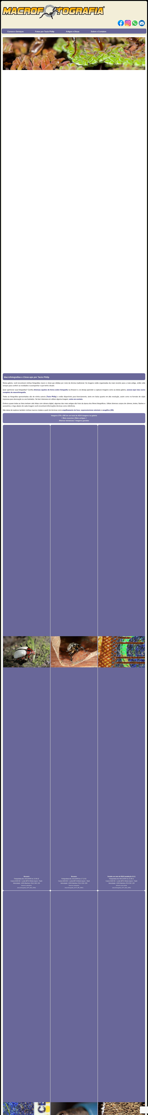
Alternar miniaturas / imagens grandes (74, 421)
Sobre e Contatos (98, 32)
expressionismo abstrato (91, 410)
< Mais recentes (67, 418)
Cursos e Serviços (15, 32)
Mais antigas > (81, 418)
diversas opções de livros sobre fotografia (51, 390)
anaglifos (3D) (108, 410)
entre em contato (76, 399)
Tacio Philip (51, 396)
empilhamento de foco (71, 410)
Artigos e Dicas (72, 32)
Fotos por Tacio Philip (44, 32)
